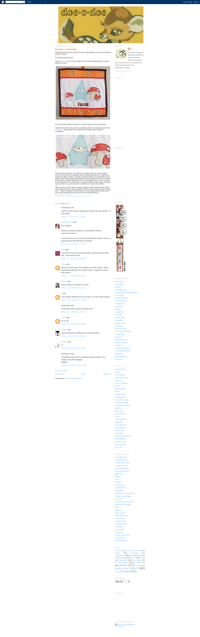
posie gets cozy (120, 425)
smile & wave (120, 538)
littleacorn (118, 510)
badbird (118, 287)
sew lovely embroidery (123, 331)
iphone (133, 558)
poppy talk (119, 422)
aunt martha (119, 284)
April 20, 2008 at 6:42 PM (73, 348)
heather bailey (120, 394)
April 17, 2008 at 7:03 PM (73, 217)
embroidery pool (121, 301)
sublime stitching (121, 342)
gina (132, 48)
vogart (89, 196)
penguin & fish (120, 323)
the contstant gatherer (123, 436)
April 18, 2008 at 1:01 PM (73, 312)
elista (117, 479)
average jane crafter (122, 463)
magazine (123, 560)
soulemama (119, 433)
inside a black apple (122, 405)
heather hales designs (123, 496)
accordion (118, 550)
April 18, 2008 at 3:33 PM (73, 324)
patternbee (119, 320)
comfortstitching (121, 290)
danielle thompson (122, 468)
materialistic (119, 312)
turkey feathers (120, 439)
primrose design (121, 329)
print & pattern (120, 428)
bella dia (118, 380)
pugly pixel (119, 527)
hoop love (118, 306)
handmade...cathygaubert (124, 493)
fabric (139, 555)
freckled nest (119, 485)
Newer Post (59, 374)
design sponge (120, 389)
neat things (137, 560)
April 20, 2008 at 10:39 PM (74, 365)
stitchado (118, 337)
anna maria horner (122, 377)
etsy (131, 555)
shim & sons (119, 430)
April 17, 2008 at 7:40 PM (73, 244)
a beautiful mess (121, 457)
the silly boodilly (121, 540)
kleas (117, 507)
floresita (118, 482)
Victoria (64, 281)
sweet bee (119, 345)
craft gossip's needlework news (126, 292)
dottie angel (119, 474)
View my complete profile (123, 71)
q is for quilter (120, 529)
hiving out (118, 499)
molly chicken (120, 414)
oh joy (117, 416)
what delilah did (121, 356)
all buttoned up (120, 369)
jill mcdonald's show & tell (124, 502)
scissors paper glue (122, 535)
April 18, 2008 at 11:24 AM (73, 300)
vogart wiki (119, 354)
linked (142, 558)
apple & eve (119, 281)
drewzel (118, 476)
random (138, 565)
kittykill (117, 309)
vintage (84, 196)
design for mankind (122, 471)
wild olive (118, 359)
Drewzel (64, 342)
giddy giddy (119, 490)
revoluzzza (119, 532)
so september (120, 334)
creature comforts (121, 465)
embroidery (64, 196)
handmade (71, 196)
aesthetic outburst (121, 460)
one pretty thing (120, 419)
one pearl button (121, 524)
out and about (121, 562)
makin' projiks (120, 513)
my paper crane (121, 521)
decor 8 (118, 386)
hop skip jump (120, 397)
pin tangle (118, 326)
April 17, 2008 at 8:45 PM (73, 258)
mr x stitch (118, 315)
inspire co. (119, 408)
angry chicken (120, 375)
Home (83, 374)
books (117, 553)
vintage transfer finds (122, 348)
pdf (136, 562)
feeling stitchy (120, 303)
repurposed (119, 568)
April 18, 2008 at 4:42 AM (73, 276)
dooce (117, 391)
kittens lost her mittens (123, 504)
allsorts (117, 372)
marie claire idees (121, 515)
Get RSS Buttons (120, 626)
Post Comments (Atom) (73, 378)
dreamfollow (119, 295)
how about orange (121, 403)
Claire (63, 264)
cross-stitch (134, 553)
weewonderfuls (120, 441)
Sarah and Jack (67, 222)
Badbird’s (63, 61)
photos (123, 565)
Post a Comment (61, 371)
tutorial (117, 571)
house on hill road (121, 400)
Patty (63, 249)
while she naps (120, 444)
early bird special (121, 298)
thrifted (78, 196)
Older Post (107, 374)
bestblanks (59, 129)
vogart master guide (122, 351)
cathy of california (121, 383)
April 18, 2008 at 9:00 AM (73, 288)
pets (143, 562)
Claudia (64, 330)
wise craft (118, 447)
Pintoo (63, 317)
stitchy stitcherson (121, 340)
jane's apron (119, 411)
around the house (134, 550)
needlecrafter (120, 317)
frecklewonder (120, 488)
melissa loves (120, 518)
